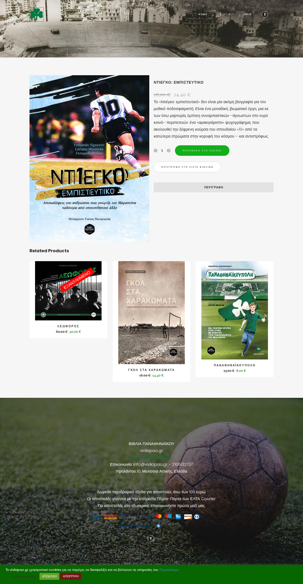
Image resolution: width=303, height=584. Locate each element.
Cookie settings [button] (23, 576)
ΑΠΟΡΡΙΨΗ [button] (71, 576)
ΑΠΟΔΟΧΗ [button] (49, 576)
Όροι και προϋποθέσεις (151, 457)
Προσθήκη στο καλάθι (202, 150)
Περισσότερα (169, 570)
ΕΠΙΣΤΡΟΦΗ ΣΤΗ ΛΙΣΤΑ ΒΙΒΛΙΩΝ (187, 167)
